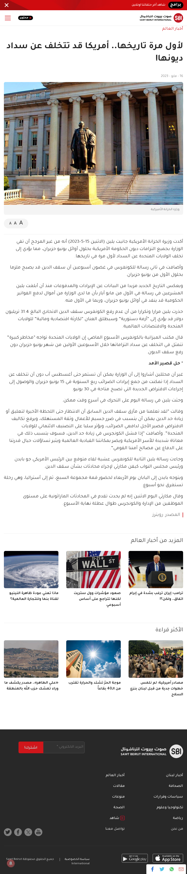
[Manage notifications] (11, 863)
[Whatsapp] (171, 869)
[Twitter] (162, 869)
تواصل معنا (115, 829)
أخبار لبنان (174, 776)
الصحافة (176, 786)
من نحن (177, 829)
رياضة (178, 818)
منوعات (118, 797)
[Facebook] (152, 869)
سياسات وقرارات (168, 797)
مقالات (119, 786)
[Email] (181, 869)
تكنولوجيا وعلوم (170, 808)
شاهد (115, 818)
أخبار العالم (172, 29)
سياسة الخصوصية (77, 859)
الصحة (119, 808)
